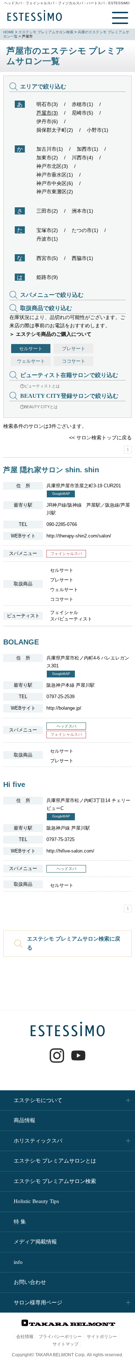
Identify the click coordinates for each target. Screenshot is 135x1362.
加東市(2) (47, 157)
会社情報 (24, 1336)
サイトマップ (65, 1344)
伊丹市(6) (47, 121)
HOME (8, 32)
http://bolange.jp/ (63, 708)
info (18, 1262)
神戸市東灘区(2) (54, 191)
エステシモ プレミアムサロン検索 (45, 32)
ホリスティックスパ (38, 1141)
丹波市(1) (47, 239)
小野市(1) (97, 130)
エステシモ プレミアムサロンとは (55, 1161)
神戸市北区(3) (52, 166)
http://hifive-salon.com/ (70, 851)
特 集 (20, 1222)
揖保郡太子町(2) (54, 130)
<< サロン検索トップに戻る (100, 437)
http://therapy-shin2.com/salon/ (78, 535)
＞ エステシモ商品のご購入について (50, 334)
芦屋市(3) (47, 113)
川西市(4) (82, 157)
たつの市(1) (85, 230)
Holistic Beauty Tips (36, 1201)
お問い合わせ (30, 1282)
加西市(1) (87, 149)
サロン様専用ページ (38, 1302)
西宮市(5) (47, 258)
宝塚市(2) (47, 230)
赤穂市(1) (82, 104)
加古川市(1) (49, 149)
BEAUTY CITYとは (41, 407)
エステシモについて (38, 1100)
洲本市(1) (82, 211)
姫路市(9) (47, 277)
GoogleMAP (61, 494)
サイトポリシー (102, 1336)
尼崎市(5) (82, 113)
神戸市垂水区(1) (54, 175)
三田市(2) (47, 211)
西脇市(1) (82, 258)
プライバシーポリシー (60, 1336)
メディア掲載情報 (35, 1242)
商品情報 (24, 1120)
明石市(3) (47, 104)
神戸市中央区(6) (54, 183)
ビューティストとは (42, 386)
